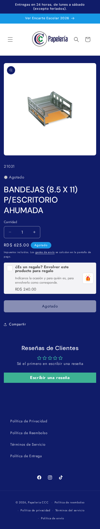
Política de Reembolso (29, 432)
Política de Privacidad (28, 421)
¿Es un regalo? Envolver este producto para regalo (42, 269)
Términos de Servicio (28, 444)
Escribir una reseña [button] (50, 378)
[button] (10, 39)
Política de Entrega (26, 455)
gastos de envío (45, 252)
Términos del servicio (70, 510)
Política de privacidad (35, 510)
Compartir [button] (17, 324)
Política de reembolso (70, 502)
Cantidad (10, 221)
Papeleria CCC (38, 502)
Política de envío (52, 518)
